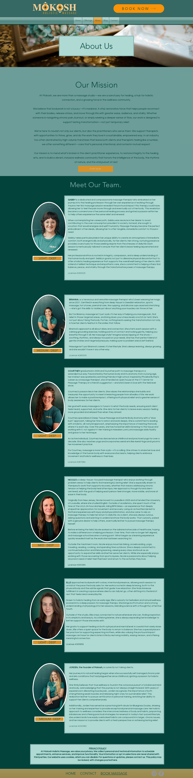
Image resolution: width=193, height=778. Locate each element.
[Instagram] (154, 773)
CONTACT (88, 773)
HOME (71, 773)
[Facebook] (161, 773)
